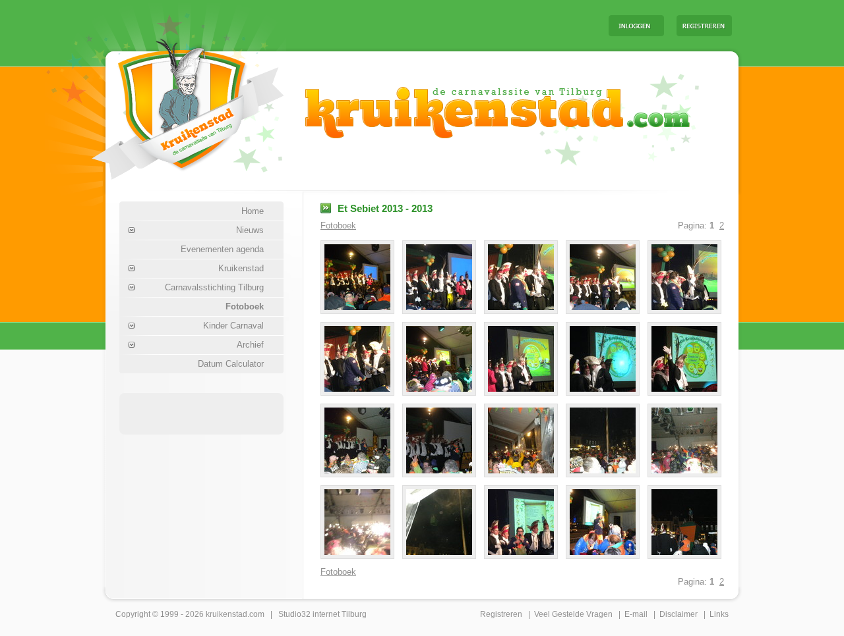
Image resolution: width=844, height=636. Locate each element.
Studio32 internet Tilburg (322, 614)
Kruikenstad (241, 268)
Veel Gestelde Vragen (573, 614)
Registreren (501, 614)
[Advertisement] (434, 25)
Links (719, 614)
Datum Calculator (231, 364)
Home (252, 211)
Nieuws (250, 230)
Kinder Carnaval (233, 326)
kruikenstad (226, 614)
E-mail (636, 614)
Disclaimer (678, 614)
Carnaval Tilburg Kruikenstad (165, 104)
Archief (250, 345)
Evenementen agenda (222, 249)
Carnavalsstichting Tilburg (214, 287)
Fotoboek (245, 306)
